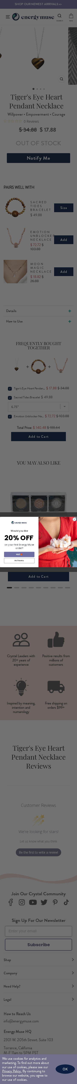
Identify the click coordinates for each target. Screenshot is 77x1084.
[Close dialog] (74, 519)
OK (65, 1069)
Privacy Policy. (12, 1071)
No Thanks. (19, 560)
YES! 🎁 (19, 554)
